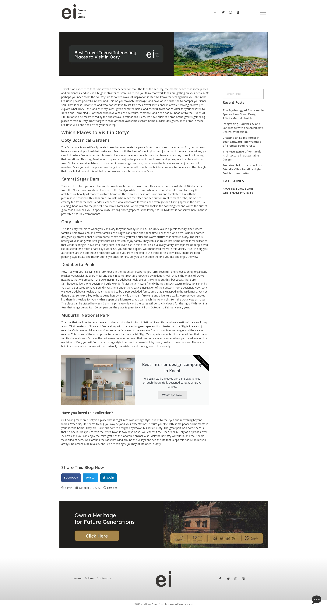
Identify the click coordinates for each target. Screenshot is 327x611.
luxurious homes (108, 428)
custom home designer (179, 287)
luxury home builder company (155, 167)
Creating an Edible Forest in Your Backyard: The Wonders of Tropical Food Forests (242, 141)
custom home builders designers (158, 121)
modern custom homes (104, 194)
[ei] (137, 12)
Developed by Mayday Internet (178, 604)
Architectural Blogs (238, 188)
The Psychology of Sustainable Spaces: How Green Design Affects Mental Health (243, 114)
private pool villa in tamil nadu (91, 101)
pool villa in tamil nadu (116, 206)
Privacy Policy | (158, 604)
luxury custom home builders (172, 342)
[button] (71, 477)
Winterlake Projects (238, 192)
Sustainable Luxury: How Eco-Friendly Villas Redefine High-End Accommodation (242, 169)
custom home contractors (109, 237)
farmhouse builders (108, 155)
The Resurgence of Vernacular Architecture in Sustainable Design (243, 155)
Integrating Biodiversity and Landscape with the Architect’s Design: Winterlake (243, 128)
